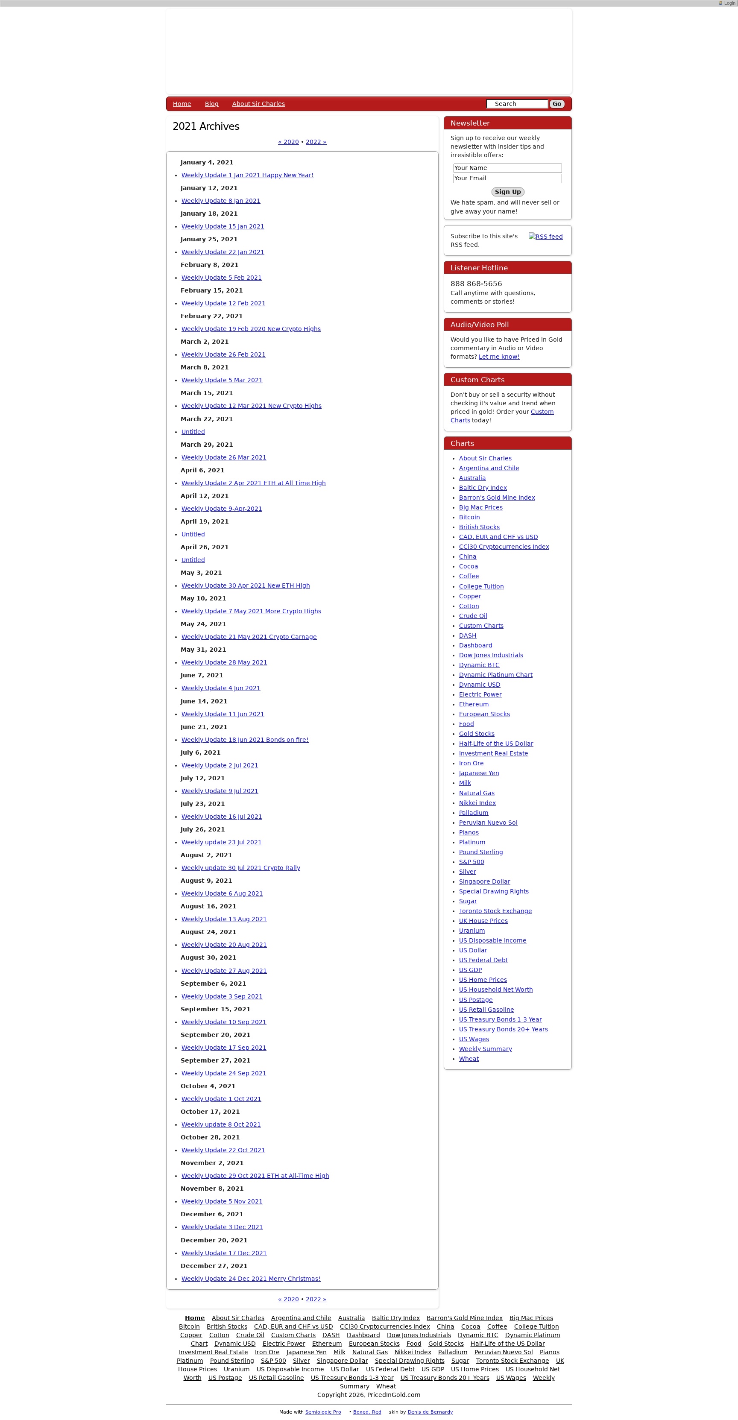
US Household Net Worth (496, 989)
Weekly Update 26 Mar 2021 (224, 457)
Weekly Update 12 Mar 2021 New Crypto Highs (252, 405)
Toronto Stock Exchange (495, 911)
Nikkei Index (477, 802)
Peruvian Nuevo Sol (488, 822)
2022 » (316, 141)
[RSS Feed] (546, 236)
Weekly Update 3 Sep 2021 (222, 996)
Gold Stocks (477, 733)
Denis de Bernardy (430, 1412)
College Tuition (481, 586)
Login (729, 3)
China (468, 556)
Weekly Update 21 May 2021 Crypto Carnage (249, 636)
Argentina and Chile (489, 468)
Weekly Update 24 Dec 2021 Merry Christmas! (251, 1278)
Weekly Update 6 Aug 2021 (222, 893)
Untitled (193, 431)
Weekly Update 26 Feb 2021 (224, 354)
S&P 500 (471, 861)
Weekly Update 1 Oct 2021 (221, 1098)
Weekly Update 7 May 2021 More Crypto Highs (251, 611)
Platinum (472, 842)
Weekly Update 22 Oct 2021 (223, 1150)
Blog (212, 103)
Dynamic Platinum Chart (496, 674)
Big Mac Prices (481, 507)
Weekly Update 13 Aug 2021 (224, 919)
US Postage (476, 999)
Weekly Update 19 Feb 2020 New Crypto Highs (251, 328)
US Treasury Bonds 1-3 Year (500, 1019)
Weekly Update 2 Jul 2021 (220, 765)
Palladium (474, 812)
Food (466, 723)
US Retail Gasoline (486, 1009)
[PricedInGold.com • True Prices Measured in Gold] (369, 50)
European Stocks (484, 714)
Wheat (469, 1058)
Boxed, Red (367, 1412)
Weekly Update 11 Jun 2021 (223, 714)
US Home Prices (483, 979)
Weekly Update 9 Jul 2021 (220, 791)
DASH (468, 635)
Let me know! (499, 356)
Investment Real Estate (493, 753)
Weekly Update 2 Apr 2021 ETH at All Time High (254, 483)
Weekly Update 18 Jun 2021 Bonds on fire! (245, 739)
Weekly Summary (485, 1048)
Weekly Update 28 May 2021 (224, 662)
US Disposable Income (493, 940)
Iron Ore (471, 763)
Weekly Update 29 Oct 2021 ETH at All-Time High (255, 1175)
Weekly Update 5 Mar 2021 (222, 380)
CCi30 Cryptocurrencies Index (504, 546)
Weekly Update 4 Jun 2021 (221, 688)
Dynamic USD (480, 684)
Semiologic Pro (323, 1412)
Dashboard (475, 645)
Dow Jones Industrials (491, 655)
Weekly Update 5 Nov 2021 (222, 1201)
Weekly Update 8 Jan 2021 (221, 200)
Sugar (468, 901)
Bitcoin (469, 517)
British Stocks (479, 527)
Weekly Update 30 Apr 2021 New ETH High (246, 585)
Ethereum (474, 704)
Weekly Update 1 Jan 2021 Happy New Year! (248, 175)
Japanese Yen (479, 773)
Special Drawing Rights (494, 891)
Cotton (469, 606)
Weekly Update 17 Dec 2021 (224, 1253)
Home (182, 103)
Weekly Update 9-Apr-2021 (222, 508)
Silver (467, 871)
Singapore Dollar (484, 881)
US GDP (470, 969)
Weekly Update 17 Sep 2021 (224, 1047)
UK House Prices (483, 920)
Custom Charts (481, 625)
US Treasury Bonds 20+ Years (503, 1029)
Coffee (469, 576)
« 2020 (288, 141)
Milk (465, 782)
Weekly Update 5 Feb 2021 (222, 277)
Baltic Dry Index (483, 487)
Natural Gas (477, 793)
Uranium (472, 930)
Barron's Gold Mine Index (497, 497)
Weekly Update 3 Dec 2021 (222, 1227)
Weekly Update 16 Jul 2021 (222, 816)
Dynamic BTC (479, 665)
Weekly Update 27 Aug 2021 (224, 970)
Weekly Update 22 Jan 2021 (223, 252)
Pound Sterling (481, 852)
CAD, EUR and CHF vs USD (498, 536)
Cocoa (468, 566)
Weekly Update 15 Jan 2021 (223, 226)
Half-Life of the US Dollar (496, 743)
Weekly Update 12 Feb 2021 (224, 303)
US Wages (474, 1039)
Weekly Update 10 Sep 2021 (224, 1022)
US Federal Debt (483, 960)
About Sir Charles (258, 103)
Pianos (469, 832)
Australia (472, 477)
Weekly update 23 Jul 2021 (222, 842)
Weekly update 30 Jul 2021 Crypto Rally (241, 867)
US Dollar (473, 950)
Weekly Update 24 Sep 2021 (224, 1073)
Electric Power (480, 694)
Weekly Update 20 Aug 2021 (224, 944)
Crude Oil (473, 615)
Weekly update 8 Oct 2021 (221, 1124)
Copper (470, 596)
